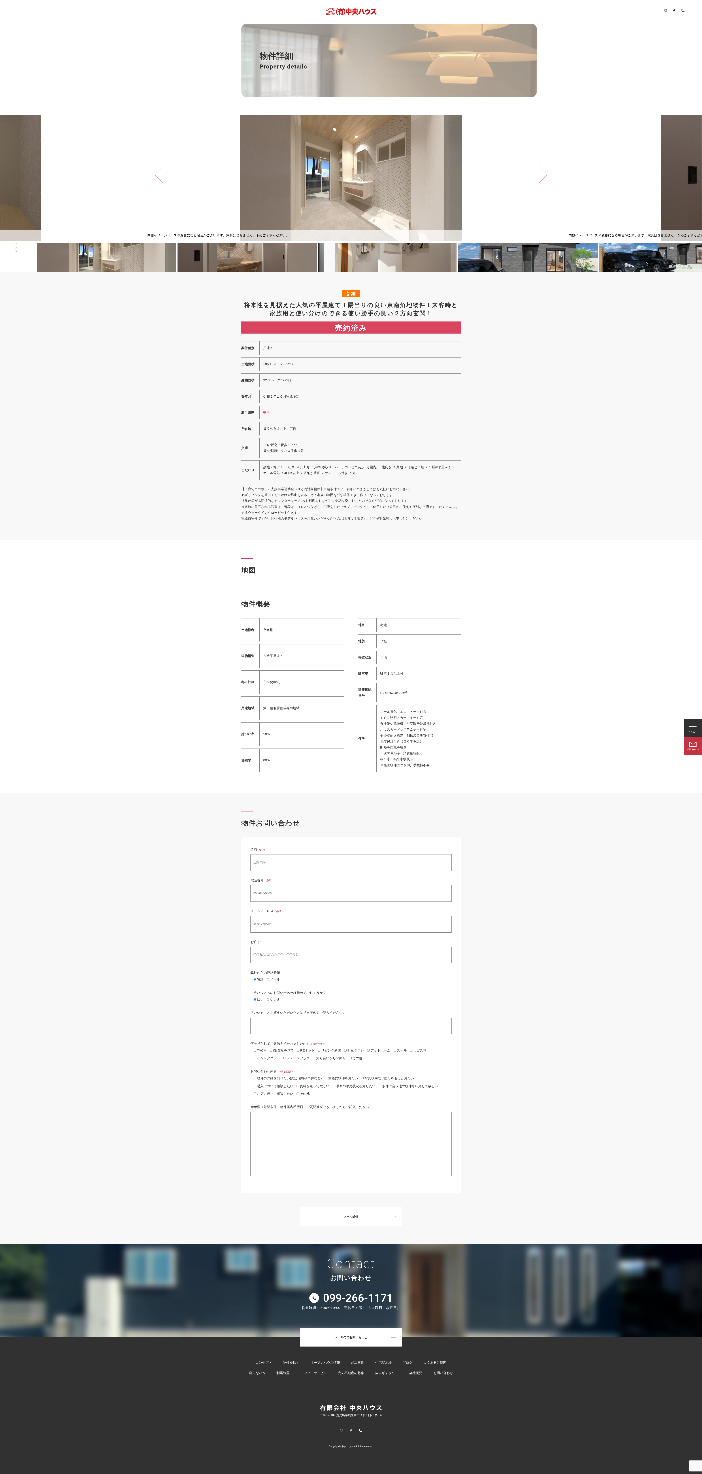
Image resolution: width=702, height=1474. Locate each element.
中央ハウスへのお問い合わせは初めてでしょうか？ (288, 993)
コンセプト (264, 1362)
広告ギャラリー (386, 1373)
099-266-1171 (358, 1297)
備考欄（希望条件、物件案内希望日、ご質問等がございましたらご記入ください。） (312, 1107)
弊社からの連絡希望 (265, 972)
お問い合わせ (443, 1373)
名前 (257, 849)
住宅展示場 (383, 1362)
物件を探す (291, 1362)
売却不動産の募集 (351, 1373)
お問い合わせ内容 (272, 1071)
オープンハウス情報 (325, 1362)
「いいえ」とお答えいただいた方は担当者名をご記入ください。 (298, 1013)
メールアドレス (265, 911)
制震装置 (283, 1373)
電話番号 (260, 880)
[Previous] (158, 175)
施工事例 (357, 1362)
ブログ (407, 1362)
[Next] (543, 175)
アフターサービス (314, 1373)
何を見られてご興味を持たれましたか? (287, 1043)
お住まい (257, 942)
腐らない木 (257, 1373)
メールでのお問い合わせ (351, 1337)
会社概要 (415, 1373)
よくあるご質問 (434, 1362)
